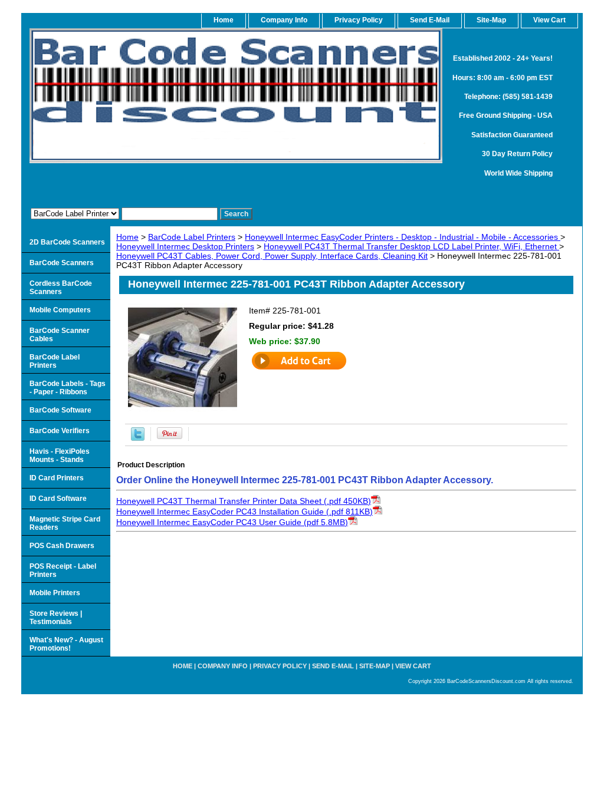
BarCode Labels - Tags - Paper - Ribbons (67, 388)
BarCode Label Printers (191, 237)
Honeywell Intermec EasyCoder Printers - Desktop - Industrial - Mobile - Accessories (402, 237)
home (224, 20)
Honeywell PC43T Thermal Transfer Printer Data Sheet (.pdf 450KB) (243, 501)
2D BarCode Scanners (67, 242)
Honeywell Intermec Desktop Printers (185, 246)
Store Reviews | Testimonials (55, 617)
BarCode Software (60, 410)
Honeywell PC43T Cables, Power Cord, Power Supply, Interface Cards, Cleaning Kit (272, 255)
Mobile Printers (54, 593)
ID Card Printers (56, 478)
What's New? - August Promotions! (66, 644)
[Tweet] (138, 438)
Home (127, 237)
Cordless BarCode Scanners (60, 287)
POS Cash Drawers (61, 546)
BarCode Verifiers (59, 431)
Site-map (374, 665)
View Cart (413, 665)
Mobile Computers (60, 310)
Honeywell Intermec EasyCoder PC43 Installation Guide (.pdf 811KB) (244, 511)
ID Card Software (58, 498)
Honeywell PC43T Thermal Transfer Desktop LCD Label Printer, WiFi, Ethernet (411, 246)
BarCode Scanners (61, 263)
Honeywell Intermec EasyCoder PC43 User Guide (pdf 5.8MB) (232, 522)
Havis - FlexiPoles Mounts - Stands (59, 455)
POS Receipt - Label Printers (62, 570)
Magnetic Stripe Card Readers (64, 523)
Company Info (284, 20)
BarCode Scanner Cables (59, 334)
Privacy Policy (358, 20)
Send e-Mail (333, 665)
